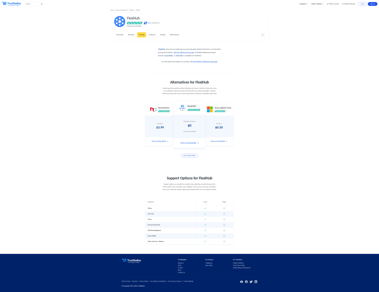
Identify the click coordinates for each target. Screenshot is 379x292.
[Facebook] (246, 281)
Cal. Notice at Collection (158, 281)
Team (179, 265)
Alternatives (174, 35)
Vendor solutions (316, 4)
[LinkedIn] (255, 281)
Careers (180, 268)
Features (152, 35)
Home (112, 10)
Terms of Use (126, 281)
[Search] (41, 4)
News (179, 270)
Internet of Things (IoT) (121, 10)
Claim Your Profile (239, 265)
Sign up (372, 4)
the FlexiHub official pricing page (205, 62)
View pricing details (159, 141)
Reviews (131, 35)
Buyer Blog (208, 265)
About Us (181, 263)
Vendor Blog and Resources (241, 268)
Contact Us (181, 272)
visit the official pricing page (183, 53)
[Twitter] (251, 281)
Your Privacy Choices (174, 281)
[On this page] (262, 34)
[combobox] (32, 4)
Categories (302, 4)
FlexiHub (131, 10)
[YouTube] (241, 281)
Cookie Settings (188, 281)
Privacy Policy (143, 281)
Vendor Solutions (238, 263)
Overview (119, 35)
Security (134, 281)
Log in (363, 4)
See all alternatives (189, 155)
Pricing (141, 35)
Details (162, 35)
